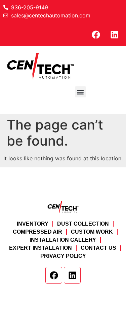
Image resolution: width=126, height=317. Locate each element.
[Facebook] (95, 34)
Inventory (32, 224)
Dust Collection (83, 224)
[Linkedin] (114, 34)
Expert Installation (40, 248)
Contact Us (98, 248)
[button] (80, 91)
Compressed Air (37, 232)
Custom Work (92, 232)
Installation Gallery (63, 240)
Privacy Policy (63, 256)
